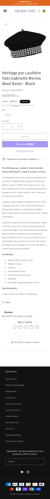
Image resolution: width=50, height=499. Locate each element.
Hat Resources (12, 422)
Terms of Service (13, 410)
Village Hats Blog (13, 435)
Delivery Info (11, 379)
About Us (10, 428)
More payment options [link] (25, 151)
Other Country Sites (14, 441)
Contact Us (10, 397)
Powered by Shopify (32, 494)
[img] (8, 95)
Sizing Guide (11, 391)
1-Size (9, 115)
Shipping (15, 105)
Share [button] (7, 302)
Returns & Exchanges (15, 385)
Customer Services (14, 404)
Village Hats (20, 494)
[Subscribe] (41, 461)
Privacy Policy (12, 416)
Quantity (5, 121)
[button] (5, 11)
